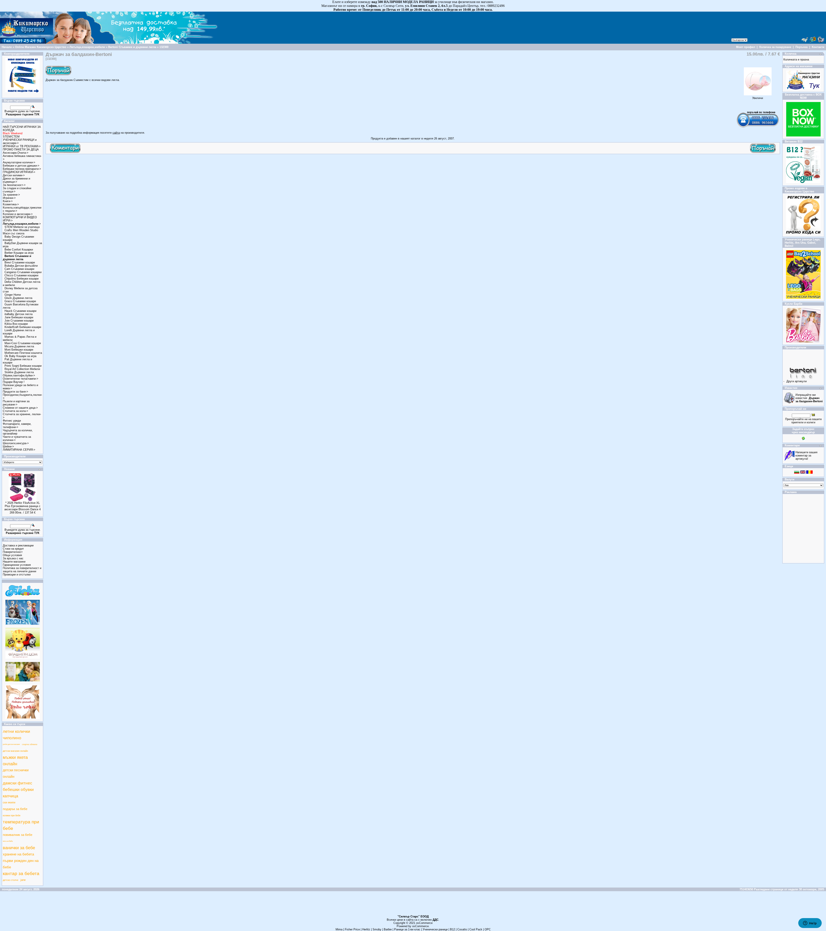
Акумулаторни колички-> (19, 162)
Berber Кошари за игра (19, 252)
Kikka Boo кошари (16, 323)
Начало (7, 47)
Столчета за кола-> (15, 411)
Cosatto (462, 929)
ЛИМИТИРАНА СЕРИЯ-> (19, 449)
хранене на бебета (18, 854)
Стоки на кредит (13, 548)
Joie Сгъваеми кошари (19, 320)
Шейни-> (8, 446)
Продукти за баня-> (15, 391)
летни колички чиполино (16, 734)
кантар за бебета (21, 873)
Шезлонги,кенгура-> (16, 443)
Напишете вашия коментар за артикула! (806, 455)
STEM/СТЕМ (11, 136)
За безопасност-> (14, 185)
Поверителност (13, 552)
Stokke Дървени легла (19, 372)
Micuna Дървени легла (19, 346)
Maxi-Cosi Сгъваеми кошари (23, 343)
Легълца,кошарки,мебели (87, 47)
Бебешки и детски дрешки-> (21, 165)
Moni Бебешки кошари (19, 349)
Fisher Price (352, 929)
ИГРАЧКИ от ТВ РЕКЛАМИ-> (22, 146)
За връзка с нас (13, 558)
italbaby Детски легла (18, 314)
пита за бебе (8, 841)
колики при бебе (11, 815)
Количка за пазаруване (775, 47)
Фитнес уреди (12, 420)
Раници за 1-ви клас (407, 929)
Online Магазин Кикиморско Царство (40, 47)
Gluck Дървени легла (18, 298)
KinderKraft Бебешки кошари (23, 327)
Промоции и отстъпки (17, 574)
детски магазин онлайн (15, 751)
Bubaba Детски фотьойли (21, 265)
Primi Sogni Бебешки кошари (23, 365)
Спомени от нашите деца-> (20, 407)
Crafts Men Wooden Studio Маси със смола (20, 232)
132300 (163, 47)
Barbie (388, 929)
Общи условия (12, 555)
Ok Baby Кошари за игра (20, 356)
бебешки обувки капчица (18, 792)
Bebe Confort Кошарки (19, 249)
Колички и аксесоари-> (18, 214)
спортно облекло (29, 744)
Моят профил (745, 47)
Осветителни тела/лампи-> (20, 378)
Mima (339, 929)
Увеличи (757, 98)
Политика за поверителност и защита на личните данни (22, 569)
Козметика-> (11, 204)
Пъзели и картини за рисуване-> (16, 403)
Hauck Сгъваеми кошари (20, 310)
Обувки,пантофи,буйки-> (19, 375)
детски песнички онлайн (16, 773)
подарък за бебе (15, 809)
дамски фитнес (17, 783)
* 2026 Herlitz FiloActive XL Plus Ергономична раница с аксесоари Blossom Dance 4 (22, 506)
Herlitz (366, 929)
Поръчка (801, 47)
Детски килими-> (14, 175)
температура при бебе (21, 825)
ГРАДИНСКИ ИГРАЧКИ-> (19, 172)
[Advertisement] (124, 166)
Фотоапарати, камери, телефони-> (17, 425)
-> (22, 223)
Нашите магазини (14, 561)
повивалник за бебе (17, 835)
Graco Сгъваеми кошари (20, 301)
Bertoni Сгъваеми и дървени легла (132, 47)
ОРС (488, 929)
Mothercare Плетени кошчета (23, 352)
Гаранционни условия (17, 564)
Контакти (818, 47)
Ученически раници (435, 929)
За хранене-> (11, 194)
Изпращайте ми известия (809, 398)
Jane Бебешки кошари (19, 317)
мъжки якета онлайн (15, 760)
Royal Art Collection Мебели (22, 369)
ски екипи (9, 802)
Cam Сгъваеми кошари (19, 269)
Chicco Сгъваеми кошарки (21, 275)
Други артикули (796, 381)
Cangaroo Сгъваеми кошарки (23, 272)
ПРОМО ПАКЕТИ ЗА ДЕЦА (21, 149)
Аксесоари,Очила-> (15, 152)
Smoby (377, 929)
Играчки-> (9, 198)
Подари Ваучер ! (14, 382)
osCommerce (424, 923)
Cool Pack (475, 929)
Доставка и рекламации (18, 545)
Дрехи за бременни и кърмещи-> (16, 180)
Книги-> (8, 201)
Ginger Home (13, 294)
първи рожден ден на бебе (21, 863)
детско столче (10, 880)
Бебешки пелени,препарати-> (22, 168)
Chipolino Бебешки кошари (22, 278)
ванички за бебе (19, 847)
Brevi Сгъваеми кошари (20, 262)
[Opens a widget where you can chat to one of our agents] (810, 923)
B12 (452, 929)
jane (23, 880)
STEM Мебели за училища (22, 227)
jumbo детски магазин (11, 744)
